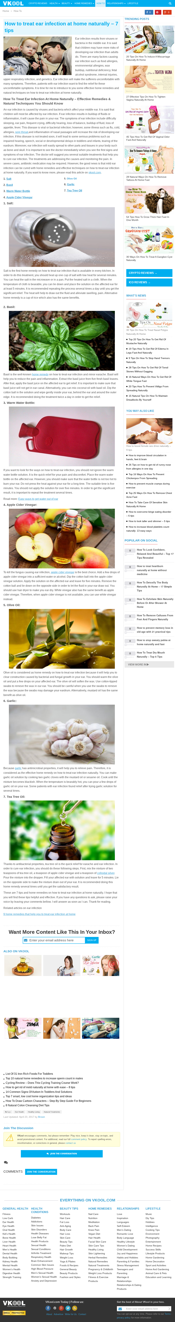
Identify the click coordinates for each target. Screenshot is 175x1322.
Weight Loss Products (100, 1273)
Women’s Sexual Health (44, 1276)
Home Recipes (153, 1245)
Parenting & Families (128, 1261)
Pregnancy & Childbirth (100, 1269)
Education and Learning (158, 1277)
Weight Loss (66, 1257)
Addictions (36, 1221)
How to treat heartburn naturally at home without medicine (152, 570)
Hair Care (65, 1218)
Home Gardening (155, 1257)
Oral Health (9, 1230)
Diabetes (36, 1217)
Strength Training (12, 1277)
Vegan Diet (94, 1233)
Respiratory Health (41, 1257)
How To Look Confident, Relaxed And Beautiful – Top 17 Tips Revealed (155, 553)
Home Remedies (83, 3)
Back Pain (93, 1226)
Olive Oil (72, 178)
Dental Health (10, 1253)
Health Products (39, 1241)
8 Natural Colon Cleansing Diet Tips (27, 1105)
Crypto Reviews (38, 3)
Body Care (65, 1230)
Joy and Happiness (127, 1253)
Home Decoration (155, 1261)
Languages (123, 1222)
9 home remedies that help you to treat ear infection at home (39, 914)
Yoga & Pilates (67, 1261)
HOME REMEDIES (100, 1208)
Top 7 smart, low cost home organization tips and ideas (39, 1096)
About (49, 1314)
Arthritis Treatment (41, 1253)
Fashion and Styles (70, 1277)
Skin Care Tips (96, 1245)
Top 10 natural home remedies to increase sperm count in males (44, 1078)
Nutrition (92, 1218)
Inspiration (122, 1218)
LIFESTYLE (153, 1208)
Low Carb (8, 1218)
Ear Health (19, 1112)
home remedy (40, 374)
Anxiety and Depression (44, 1280)
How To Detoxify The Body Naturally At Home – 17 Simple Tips (154, 586)
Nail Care (93, 1214)
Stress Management (128, 1265)
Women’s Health (11, 1269)
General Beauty (68, 1269)
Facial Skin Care (97, 1241)
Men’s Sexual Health (42, 1273)
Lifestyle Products (155, 1253)
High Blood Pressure (42, 1268)
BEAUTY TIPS (69, 1208)
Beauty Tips (66, 1241)
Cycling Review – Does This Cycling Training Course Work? (42, 1082)
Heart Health (9, 1245)
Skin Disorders (39, 1229)
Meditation (94, 1222)
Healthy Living (34, 1112)
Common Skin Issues (42, 1265)
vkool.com (95, 172)
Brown (41, 1116)
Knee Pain (93, 1230)
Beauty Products (69, 1273)
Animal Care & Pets (156, 1273)
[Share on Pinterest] (158, 12)
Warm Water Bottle (18, 191)
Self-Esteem (123, 1226)
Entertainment (153, 1241)
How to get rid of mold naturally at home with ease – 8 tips (40, 1087)
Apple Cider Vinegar (19, 197)
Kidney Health (10, 1261)
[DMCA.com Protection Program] (14, 1313)
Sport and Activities (156, 1265)
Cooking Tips (153, 1230)
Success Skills (153, 1249)
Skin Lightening (96, 1253)
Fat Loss (64, 1222)
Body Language (125, 1237)
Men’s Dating (124, 1230)
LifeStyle (132, 3)
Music (149, 1214)
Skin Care (65, 1237)
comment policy (79, 1139)
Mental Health (10, 1265)
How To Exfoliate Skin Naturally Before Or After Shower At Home (155, 603)
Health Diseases (40, 1233)
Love (119, 1214)
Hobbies (150, 1222)
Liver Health (9, 1241)
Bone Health (9, 1237)
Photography (152, 1237)
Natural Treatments (52, 1112)
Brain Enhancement (41, 1261)
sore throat (21, 132)
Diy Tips (150, 1218)
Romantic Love (125, 1233)
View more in (137, 664)
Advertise (58, 1314)
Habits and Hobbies (127, 1257)
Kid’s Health (9, 1233)
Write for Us (71, 1314)
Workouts (65, 1214)
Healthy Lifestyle (126, 1241)
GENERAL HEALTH (15, 1208)
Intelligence (152, 1226)
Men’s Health (10, 1249)
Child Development (127, 1249)
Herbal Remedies (97, 1257)
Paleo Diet (65, 1245)
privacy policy (124, 1317)
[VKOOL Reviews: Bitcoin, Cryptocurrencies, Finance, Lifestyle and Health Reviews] (15, 3)
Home (6, 11)
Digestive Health (11, 1273)
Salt (8, 178)
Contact (82, 1314)
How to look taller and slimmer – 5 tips (149, 521)
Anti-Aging (65, 1226)
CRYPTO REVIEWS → (143, 272)
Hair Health (94, 1237)
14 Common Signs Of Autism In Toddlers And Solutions (39, 1091)
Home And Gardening (157, 1269)
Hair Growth (66, 1249)
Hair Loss (65, 1233)
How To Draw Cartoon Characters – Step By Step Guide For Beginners (48, 1100)
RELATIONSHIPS (128, 1208)
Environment (152, 1233)
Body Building (10, 1257)
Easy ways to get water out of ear (38, 498)
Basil (9, 184)
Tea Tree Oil (74, 190)
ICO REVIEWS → (140, 282)
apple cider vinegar (62, 572)
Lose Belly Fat (38, 1237)
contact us (70, 1143)
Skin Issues (37, 1225)
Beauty (66, 3)
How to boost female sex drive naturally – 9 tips (148, 448)
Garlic (71, 184)
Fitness (6, 1214)
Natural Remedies (98, 1261)
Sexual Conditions (41, 1249)
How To (100, 3)
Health (53, 3)
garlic (18, 768)
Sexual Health (38, 1245)
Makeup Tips (67, 1253)
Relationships (115, 3)
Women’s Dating (126, 1245)
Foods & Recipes (69, 1265)
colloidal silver (105, 873)
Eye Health (8, 1226)
